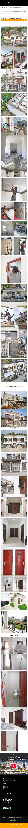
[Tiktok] (13, 793)
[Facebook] (4, 793)
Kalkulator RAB (13, 820)
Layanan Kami (19, 817)
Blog (14, 819)
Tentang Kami (11, 817)
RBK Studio (8, 819)
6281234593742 (6, 787)
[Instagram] (7, 793)
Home (4, 817)
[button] (26, 3)
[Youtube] (10, 793)
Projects (19, 819)
